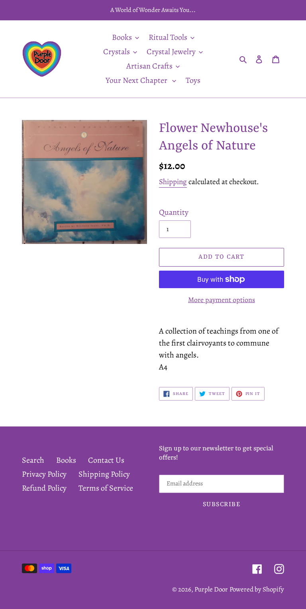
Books (66, 460)
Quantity (173, 212)
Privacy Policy (44, 474)
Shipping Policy (104, 474)
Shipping (173, 182)
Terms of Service (105, 488)
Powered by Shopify (257, 589)
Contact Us (106, 460)
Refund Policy (44, 488)
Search (33, 460)
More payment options (221, 299)
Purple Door (211, 589)
